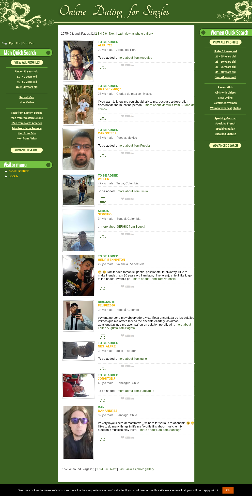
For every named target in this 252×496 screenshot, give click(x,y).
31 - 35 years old (225, 67)
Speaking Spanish (225, 134)
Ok (228, 490)
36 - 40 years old (225, 72)
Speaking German (225, 118)
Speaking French (225, 123)
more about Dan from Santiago (160, 430)
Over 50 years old (26, 87)
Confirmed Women (225, 103)
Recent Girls (225, 87)
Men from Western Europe (27, 118)
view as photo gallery (139, 33)
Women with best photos (225, 108)
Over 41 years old (225, 77)
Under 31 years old (26, 71)
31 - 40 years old (27, 76)
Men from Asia (27, 133)
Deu (31, 43)
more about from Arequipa (135, 57)
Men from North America (27, 123)
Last (120, 33)
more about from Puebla (134, 145)
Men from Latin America (27, 128)
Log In (13, 176)
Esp (24, 43)
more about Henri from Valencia (154, 279)
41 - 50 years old (27, 82)
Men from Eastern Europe (26, 112)
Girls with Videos (225, 92)
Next (112, 33)
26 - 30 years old (225, 61)
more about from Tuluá (133, 191)
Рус (11, 43)
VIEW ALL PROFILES (27, 62)
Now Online (27, 102)
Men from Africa (27, 138)
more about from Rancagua (136, 391)
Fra (18, 43)
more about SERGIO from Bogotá (123, 226)
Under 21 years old (225, 51)
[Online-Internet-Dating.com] (80, 11)
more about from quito (132, 358)
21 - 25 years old (225, 56)
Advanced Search (26, 150)
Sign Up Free (19, 171)
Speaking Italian (225, 128)
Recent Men (26, 97)
